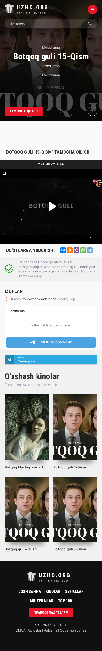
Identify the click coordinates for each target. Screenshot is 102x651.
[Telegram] (90, 250)
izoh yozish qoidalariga (39, 299)
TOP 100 (65, 600)
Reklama (50, 630)
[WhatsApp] (83, 250)
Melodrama (51, 75)
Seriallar (74, 591)
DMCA (21, 630)
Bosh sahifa (30, 591)
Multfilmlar (41, 600)
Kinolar (53, 591)
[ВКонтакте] (63, 250)
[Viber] (76, 250)
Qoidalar (34, 630)
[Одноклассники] (70, 250)
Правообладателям (51, 612)
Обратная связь (73, 630)
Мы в (26, 359)
